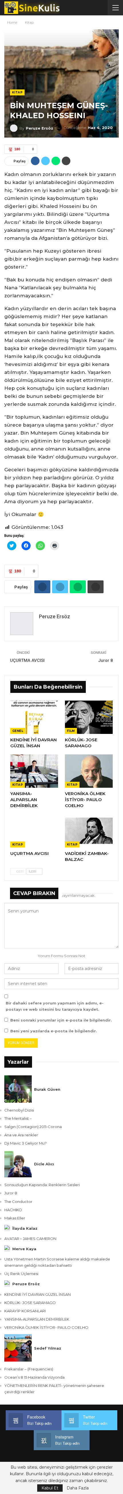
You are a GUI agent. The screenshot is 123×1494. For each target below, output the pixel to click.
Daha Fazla (78, 1488)
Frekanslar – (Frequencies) (28, 1369)
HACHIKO (13, 1210)
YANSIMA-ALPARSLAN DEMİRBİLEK (36, 1319)
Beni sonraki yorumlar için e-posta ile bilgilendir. (61, 1020)
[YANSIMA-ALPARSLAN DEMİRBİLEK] (34, 771)
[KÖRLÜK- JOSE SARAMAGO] (89, 717)
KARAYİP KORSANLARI (25, 1311)
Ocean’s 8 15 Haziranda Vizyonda (34, 1377)
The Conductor (18, 1201)
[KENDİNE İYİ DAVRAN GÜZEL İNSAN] (34, 717)
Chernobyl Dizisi (19, 1110)
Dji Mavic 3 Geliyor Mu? (25, 1143)
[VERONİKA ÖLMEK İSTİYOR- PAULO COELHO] (89, 771)
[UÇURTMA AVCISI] (34, 831)
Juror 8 (105, 660)
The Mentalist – (18, 1118)
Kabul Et (49, 1488)
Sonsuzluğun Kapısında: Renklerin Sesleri (42, 1184)
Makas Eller (14, 1218)
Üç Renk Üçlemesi (21, 1273)
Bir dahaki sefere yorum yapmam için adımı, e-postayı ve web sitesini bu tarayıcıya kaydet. (55, 1006)
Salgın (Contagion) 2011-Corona (33, 1126)
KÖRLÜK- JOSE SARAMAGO (30, 1302)
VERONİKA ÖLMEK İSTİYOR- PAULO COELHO (46, 1327)
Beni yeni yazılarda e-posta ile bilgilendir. (53, 1031)
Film (71, 731)
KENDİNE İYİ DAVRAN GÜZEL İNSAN (37, 1294)
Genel (17, 731)
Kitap (17, 92)
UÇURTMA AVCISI (27, 660)
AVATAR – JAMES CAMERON (30, 1238)
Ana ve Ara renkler (21, 1135)
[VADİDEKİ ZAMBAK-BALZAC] (89, 831)
